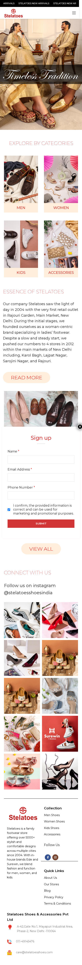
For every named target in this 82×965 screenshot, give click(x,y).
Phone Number (21, 487)
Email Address (20, 469)
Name (13, 451)
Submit (41, 523)
